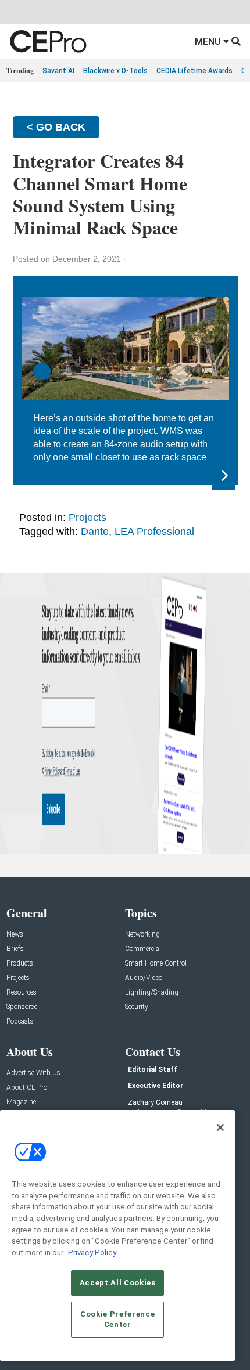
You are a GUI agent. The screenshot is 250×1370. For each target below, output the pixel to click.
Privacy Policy (92, 1252)
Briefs (15, 949)
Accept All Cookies (118, 1282)
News (14, 934)
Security (136, 1007)
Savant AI (58, 71)
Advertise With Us (33, 1073)
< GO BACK (56, 127)
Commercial (143, 949)
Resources (21, 992)
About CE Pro (26, 1087)
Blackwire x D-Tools (115, 71)
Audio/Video (143, 978)
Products (19, 963)
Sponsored (22, 1007)
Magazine (21, 1102)
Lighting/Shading (151, 992)
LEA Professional (154, 531)
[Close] (220, 1127)
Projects (87, 517)
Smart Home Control (156, 963)
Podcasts (20, 1021)
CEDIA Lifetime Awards (194, 71)
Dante (95, 531)
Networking (142, 934)
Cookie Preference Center (117, 1319)
